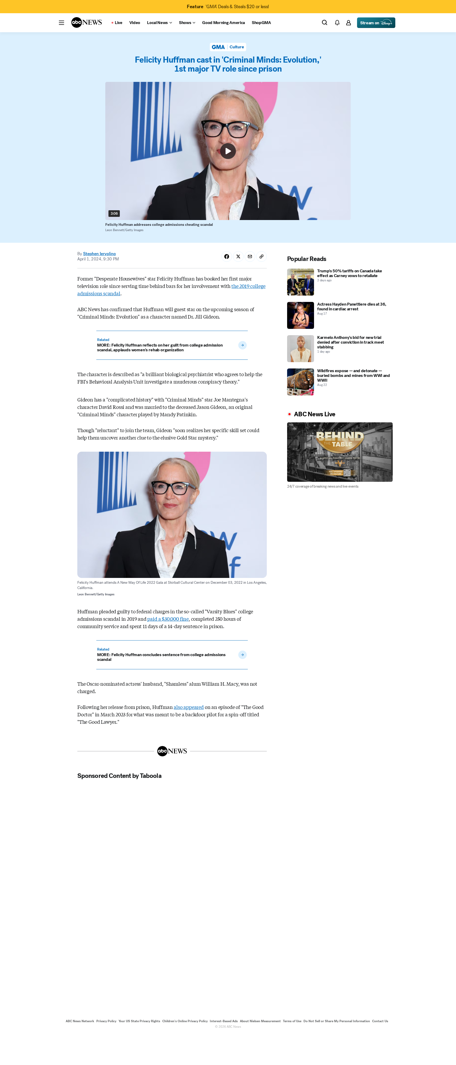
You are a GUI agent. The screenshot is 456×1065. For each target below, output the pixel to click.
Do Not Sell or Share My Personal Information (336, 1021)
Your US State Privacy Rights (139, 1021)
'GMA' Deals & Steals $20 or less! (228, 6)
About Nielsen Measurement (260, 1021)
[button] (61, 22)
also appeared (189, 706)
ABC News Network (80, 1021)
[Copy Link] (261, 256)
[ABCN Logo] (86, 22)
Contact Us (380, 1021)
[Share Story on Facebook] (226, 256)
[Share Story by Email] (250, 256)
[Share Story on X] (238, 256)
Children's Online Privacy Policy (185, 1021)
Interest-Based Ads (224, 1021)
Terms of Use (292, 1021)
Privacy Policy (106, 1021)
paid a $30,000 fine (168, 618)
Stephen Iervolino (99, 253)
